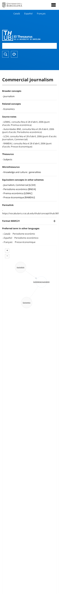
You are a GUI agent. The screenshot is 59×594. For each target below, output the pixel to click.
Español (28, 13)
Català (16, 13)
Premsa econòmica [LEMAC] (17, 193)
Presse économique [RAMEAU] (19, 197)
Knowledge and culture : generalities (22, 172)
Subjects (7, 159)
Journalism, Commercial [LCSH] (19, 184)
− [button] (7, 256)
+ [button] (7, 250)
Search (5, 54)
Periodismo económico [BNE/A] (19, 189)
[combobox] (29, 46)
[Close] (53, 5)
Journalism (9, 96)
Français (41, 13)
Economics (9, 109)
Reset (14, 54)
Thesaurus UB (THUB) (21, 35)
